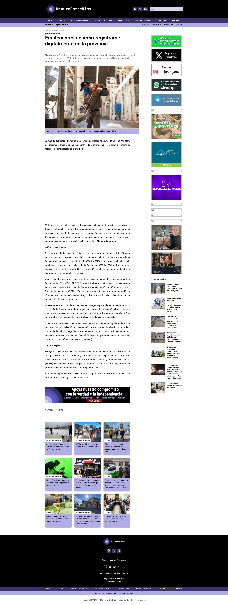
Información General (143, 20)
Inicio (50, 20)
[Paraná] (166, 126)
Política (62, 20)
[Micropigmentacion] (166, 237)
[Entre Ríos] (166, 110)
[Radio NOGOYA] (166, 209)
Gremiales (162, 20)
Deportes (176, 20)
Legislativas (156, 25)
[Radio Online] (166, 204)
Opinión (179, 25)
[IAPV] (166, 154)
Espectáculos (123, 20)
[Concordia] (166, 171)
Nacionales (168, 25)
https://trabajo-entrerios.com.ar (95, 373)
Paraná (122, 593)
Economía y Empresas (79, 20)
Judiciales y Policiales (103, 20)
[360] (166, 215)
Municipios (144, 25)
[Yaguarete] (166, 220)
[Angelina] (166, 187)
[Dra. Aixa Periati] (166, 263)
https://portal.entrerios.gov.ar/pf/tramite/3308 (66, 377)
